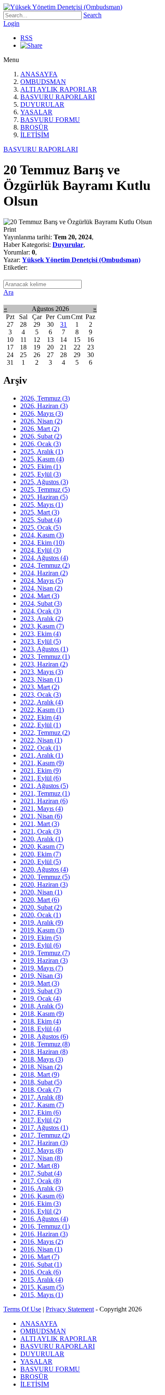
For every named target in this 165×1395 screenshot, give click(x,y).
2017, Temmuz (45, 1135)
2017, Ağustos (44, 1127)
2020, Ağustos (44, 869)
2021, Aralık (41, 755)
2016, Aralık (41, 1188)
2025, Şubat (41, 519)
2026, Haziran (44, 405)
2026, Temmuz (45, 398)
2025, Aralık (41, 451)
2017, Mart (39, 1165)
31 (63, 324)
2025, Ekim (40, 466)
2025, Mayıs (41, 504)
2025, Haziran (44, 497)
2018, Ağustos (44, 1036)
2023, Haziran (44, 664)
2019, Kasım (42, 930)
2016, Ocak (40, 1272)
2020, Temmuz (45, 876)
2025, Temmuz (45, 489)
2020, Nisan (41, 892)
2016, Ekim (40, 1203)
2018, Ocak (40, 1089)
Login (11, 23)
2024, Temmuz (45, 565)
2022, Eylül (40, 725)
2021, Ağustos (44, 785)
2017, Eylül (40, 1120)
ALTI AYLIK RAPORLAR (58, 89)
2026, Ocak (40, 443)
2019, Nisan (41, 975)
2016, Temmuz (45, 1226)
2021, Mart (39, 823)
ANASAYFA (39, 74)
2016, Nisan (41, 1249)
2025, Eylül (40, 474)
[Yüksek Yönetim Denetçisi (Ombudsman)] (62, 7)
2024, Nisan (41, 588)
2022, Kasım (42, 709)
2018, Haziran (44, 1051)
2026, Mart (39, 428)
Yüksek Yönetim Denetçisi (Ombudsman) (81, 259)
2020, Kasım (42, 846)
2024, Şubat (41, 603)
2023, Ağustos (44, 649)
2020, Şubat (41, 907)
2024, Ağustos (44, 557)
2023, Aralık (41, 618)
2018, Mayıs (41, 1059)
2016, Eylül (40, 1211)
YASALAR (36, 112)
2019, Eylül (40, 945)
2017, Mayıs (41, 1150)
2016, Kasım (42, 1196)
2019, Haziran (44, 960)
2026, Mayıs (41, 413)
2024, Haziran (44, 573)
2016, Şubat (41, 1264)
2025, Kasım (42, 459)
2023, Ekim (40, 633)
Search (92, 15)
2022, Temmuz (45, 732)
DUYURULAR (42, 104)
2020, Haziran (44, 884)
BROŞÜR (34, 127)
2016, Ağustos (44, 1218)
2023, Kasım (42, 626)
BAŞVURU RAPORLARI (57, 96)
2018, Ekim (40, 1021)
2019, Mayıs (41, 968)
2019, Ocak (40, 998)
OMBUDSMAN (43, 81)
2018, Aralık (41, 1006)
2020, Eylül (40, 861)
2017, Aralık (41, 1097)
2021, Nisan (41, 816)
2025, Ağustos (44, 481)
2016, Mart (39, 1256)
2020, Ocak (40, 914)
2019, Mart (39, 983)
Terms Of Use (22, 1309)
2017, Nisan (41, 1158)
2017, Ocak (40, 1180)
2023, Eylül (40, 641)
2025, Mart (39, 512)
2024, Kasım (42, 535)
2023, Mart (39, 687)
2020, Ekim (40, 854)
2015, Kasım (42, 1287)
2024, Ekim (42, 542)
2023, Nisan (41, 679)
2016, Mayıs (41, 1241)
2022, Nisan (41, 740)
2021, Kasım (42, 763)
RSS (26, 37)
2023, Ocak (40, 694)
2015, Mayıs (41, 1294)
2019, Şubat (41, 990)
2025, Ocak (40, 527)
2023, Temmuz (45, 656)
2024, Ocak (40, 611)
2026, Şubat (41, 436)
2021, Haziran (44, 800)
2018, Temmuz (45, 1044)
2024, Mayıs (41, 580)
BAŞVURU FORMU (50, 119)
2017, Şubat (41, 1173)
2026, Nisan (41, 421)
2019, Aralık (41, 922)
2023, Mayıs (41, 671)
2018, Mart (39, 1074)
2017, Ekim (40, 1112)
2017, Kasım (42, 1104)
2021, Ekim (40, 770)
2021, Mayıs (41, 808)
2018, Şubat (41, 1082)
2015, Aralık (41, 1279)
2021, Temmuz (45, 793)
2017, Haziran (44, 1142)
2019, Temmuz (45, 952)
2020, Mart (39, 899)
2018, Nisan (41, 1066)
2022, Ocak (40, 747)
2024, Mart (39, 595)
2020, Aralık (41, 838)
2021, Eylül (40, 778)
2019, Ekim (40, 937)
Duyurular (67, 244)
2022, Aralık (41, 702)
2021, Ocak (40, 831)
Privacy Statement (70, 1309)
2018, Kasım (42, 1013)
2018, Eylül (40, 1028)
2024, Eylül (40, 550)
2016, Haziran (44, 1234)
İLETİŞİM (34, 134)
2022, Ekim (40, 717)
